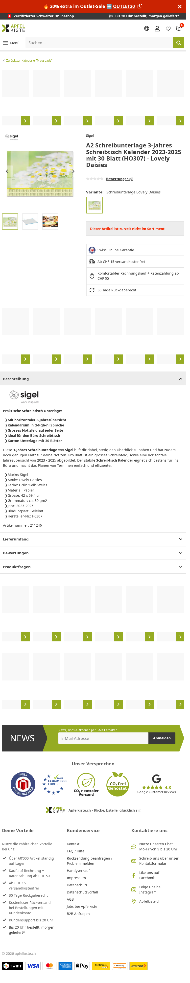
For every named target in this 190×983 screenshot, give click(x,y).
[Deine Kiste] (178, 28)
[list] (93, 97)
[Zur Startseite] (13, 28)
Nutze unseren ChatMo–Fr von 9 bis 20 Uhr (158, 846)
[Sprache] (146, 28)
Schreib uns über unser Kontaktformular (159, 861)
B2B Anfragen (78, 913)
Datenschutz (77, 885)
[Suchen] (178, 42)
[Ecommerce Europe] (54, 784)
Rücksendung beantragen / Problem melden (89, 861)
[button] (11, 42)
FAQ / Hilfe (75, 851)
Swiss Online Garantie (115, 250)
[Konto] (157, 28)
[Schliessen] (179, 6)
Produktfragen (17, 566)
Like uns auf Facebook (149, 875)
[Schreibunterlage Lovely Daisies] (94, 205)
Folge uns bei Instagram (150, 889)
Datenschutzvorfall (82, 892)
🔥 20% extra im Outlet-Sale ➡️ (89, 6)
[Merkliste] (168, 28)
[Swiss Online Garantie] (23, 784)
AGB (70, 899)
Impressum (76, 877)
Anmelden (162, 738)
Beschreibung (16, 378)
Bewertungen (16, 552)
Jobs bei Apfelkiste (82, 906)
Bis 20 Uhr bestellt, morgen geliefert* (31, 930)
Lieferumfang (16, 539)
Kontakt (73, 844)
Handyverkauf (78, 870)
